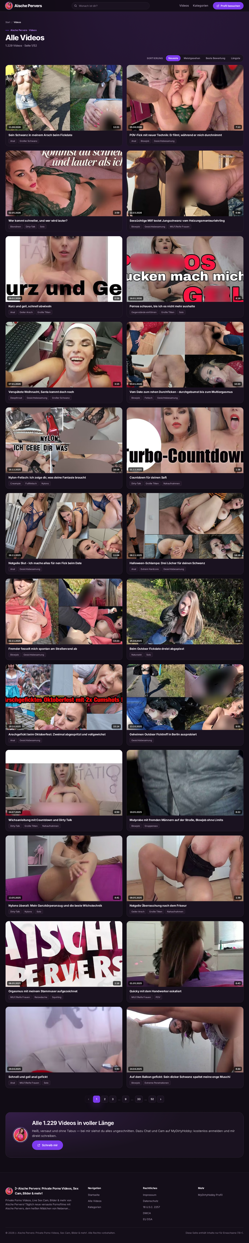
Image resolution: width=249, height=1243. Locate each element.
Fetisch (148, 397)
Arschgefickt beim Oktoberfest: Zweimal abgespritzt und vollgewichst (57, 734)
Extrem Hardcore (150, 569)
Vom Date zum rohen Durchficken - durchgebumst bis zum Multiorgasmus (181, 392)
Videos (184, 5)
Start (7, 22)
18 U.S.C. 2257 (151, 1207)
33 (139, 1099)
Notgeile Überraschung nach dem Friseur (158, 905)
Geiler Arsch (26, 312)
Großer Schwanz (28, 141)
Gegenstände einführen (144, 312)
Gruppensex (151, 826)
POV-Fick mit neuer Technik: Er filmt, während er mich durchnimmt (176, 135)
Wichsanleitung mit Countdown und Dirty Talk (40, 820)
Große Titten (43, 312)
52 (152, 1099)
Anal (12, 141)
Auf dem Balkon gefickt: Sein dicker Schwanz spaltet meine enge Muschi (180, 1077)
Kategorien (200, 5)
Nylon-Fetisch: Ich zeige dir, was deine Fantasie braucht (47, 477)
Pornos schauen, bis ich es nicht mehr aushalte (162, 306)
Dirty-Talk (30, 226)
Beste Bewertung (215, 58)
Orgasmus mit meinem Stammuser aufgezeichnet (42, 991)
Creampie (15, 483)
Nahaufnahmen (171, 483)
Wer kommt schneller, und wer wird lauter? (38, 220)
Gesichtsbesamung (164, 141)
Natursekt (136, 654)
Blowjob (145, 141)
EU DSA (147, 1219)
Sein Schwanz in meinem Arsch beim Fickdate (40, 135)
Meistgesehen (192, 58)
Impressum (149, 1194)
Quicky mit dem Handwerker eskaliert (155, 991)
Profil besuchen (232, 6)
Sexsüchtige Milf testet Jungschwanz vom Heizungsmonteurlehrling (177, 220)
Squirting (56, 997)
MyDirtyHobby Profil (221, 1194)
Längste (235, 58)
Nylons (45, 483)
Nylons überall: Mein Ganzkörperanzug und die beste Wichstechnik (55, 905)
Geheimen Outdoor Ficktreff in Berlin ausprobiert (163, 734)
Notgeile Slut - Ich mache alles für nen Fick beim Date (45, 563)
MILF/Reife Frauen (179, 226)
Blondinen (15, 226)
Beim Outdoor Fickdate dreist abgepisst (157, 648)
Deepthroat (16, 397)
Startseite (94, 1194)
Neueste (173, 58)
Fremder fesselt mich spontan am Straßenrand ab (42, 648)
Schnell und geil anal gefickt (28, 1077)
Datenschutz (150, 1201)
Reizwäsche (41, 997)
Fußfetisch (31, 483)
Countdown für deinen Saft (148, 477)
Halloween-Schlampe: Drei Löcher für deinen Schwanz (167, 563)
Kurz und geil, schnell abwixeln (29, 306)
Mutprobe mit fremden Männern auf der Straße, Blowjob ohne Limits (176, 820)
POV (158, 997)
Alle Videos (94, 1201)
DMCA (147, 1213)
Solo (42, 226)
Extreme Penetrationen (157, 1082)
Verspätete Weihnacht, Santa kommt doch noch (41, 392)
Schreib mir (52, 1146)
